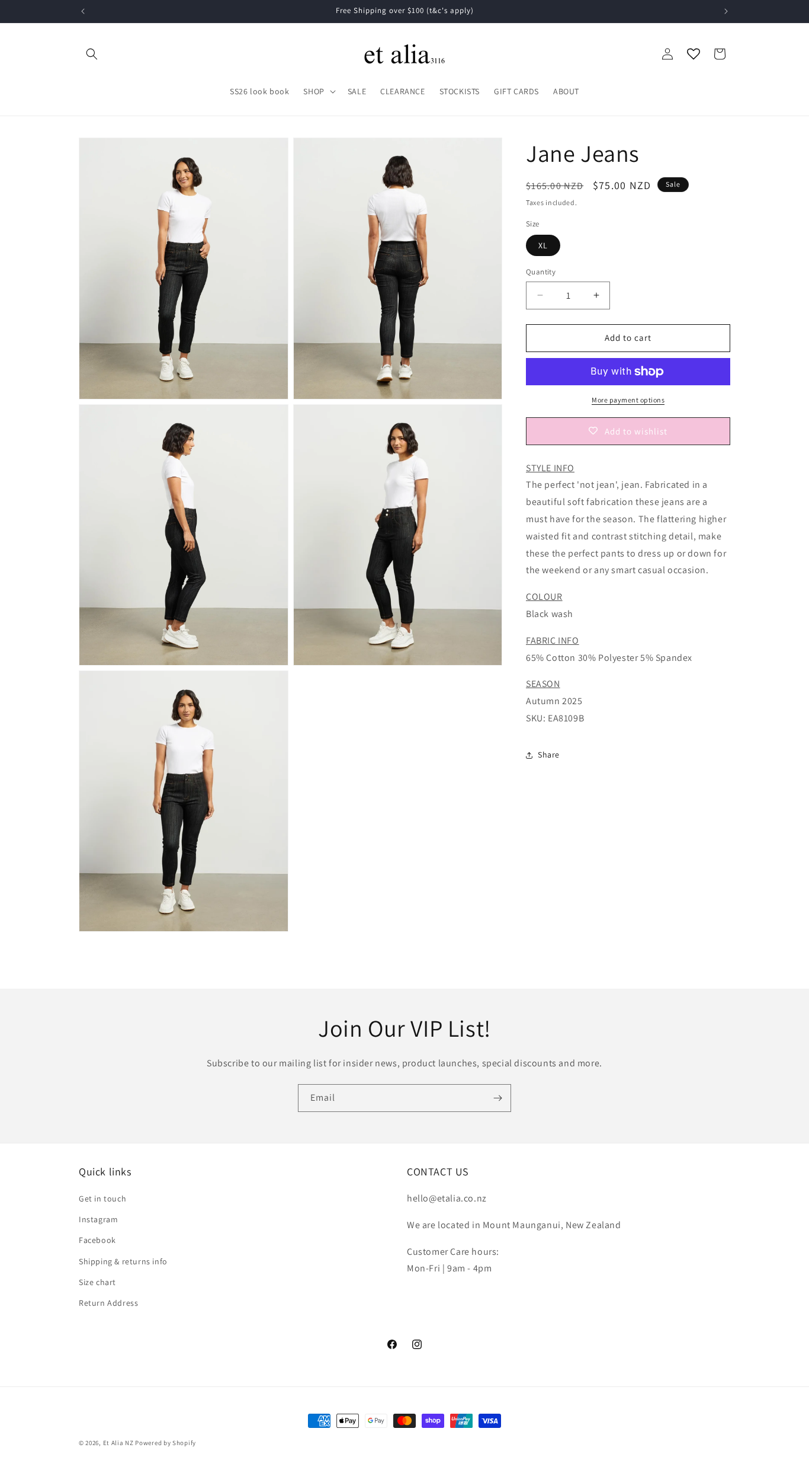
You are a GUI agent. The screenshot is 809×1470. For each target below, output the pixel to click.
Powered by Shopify (165, 1443)
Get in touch (102, 1198)
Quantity (541, 272)
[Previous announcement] (83, 11)
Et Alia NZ (118, 1443)
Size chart (97, 1282)
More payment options (628, 399)
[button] (92, 54)
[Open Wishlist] (693, 54)
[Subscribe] (497, 1098)
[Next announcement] (726, 11)
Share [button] (549, 754)
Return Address (108, 1303)
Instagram (98, 1220)
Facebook (97, 1240)
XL (543, 245)
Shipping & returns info (123, 1261)
